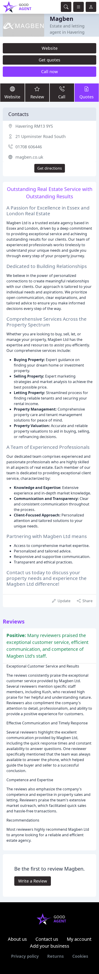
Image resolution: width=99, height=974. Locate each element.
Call (61, 96)
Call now (49, 71)
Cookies (80, 956)
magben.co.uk (29, 157)
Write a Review (32, 881)
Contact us (46, 939)
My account (79, 939)
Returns (55, 956)
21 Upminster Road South (40, 136)
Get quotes (49, 60)
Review (37, 96)
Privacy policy (25, 956)
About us (17, 939)
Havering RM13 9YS (34, 126)
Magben (61, 18)
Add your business (49, 946)
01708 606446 (28, 146)
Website (50, 48)
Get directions (49, 168)
